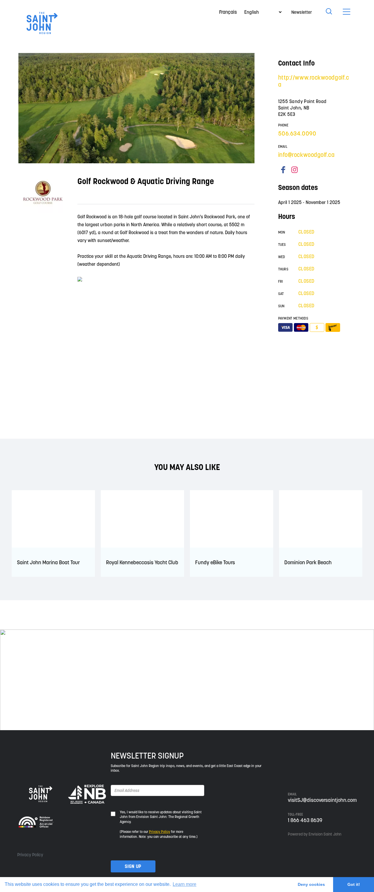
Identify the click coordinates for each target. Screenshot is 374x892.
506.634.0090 (297, 133)
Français (228, 12)
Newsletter (301, 12)
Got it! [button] (353, 884)
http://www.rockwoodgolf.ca (313, 81)
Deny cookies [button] (311, 884)
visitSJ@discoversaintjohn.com (322, 800)
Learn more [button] (184, 884)
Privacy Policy (30, 854)
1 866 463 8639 (305, 820)
